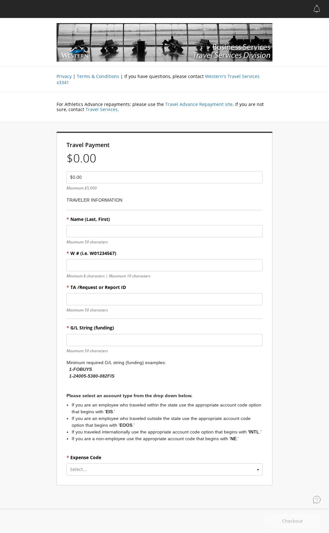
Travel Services (101, 109)
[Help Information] (316, 499)
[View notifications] (316, 8)
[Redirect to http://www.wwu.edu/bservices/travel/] (164, 42)
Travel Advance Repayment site (198, 104)
